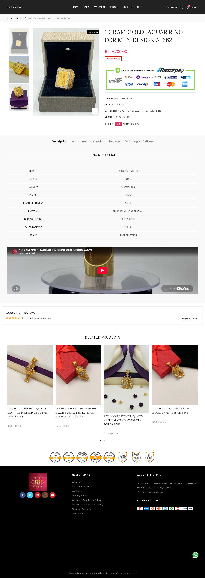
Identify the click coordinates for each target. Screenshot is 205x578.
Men (87, 7)
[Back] (9, 18)
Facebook (23, 495)
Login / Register (171, 7)
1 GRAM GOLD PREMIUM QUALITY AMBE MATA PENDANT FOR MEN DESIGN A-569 (123, 420)
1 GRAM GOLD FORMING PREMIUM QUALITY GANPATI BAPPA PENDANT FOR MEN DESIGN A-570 (76, 412)
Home (76, 7)
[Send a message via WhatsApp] (195, 554)
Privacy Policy (79, 495)
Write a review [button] (189, 318)
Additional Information (88, 141)
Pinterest (38, 495)
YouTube (53, 495)
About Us (77, 482)
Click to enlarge (95, 111)
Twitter (30, 495)
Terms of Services (81, 509)
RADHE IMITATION (123, 98)
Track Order (129, 7)
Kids (112, 7)
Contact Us (78, 491)
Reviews (115, 141)
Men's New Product (128, 111)
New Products (147, 111)
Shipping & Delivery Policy (86, 500)
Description (59, 141)
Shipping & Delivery (139, 141)
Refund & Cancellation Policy (87, 504)
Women (99, 7)
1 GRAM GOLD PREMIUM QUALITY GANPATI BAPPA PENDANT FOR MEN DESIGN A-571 (28, 412)
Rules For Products (82, 486)
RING (158, 111)
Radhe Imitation (15, 7)
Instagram (45, 495)
